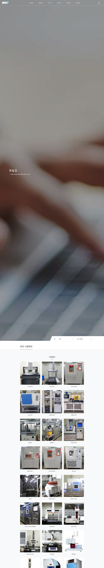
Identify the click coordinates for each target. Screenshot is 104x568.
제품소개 (41, 3)
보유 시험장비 (80, 339)
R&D (60, 339)
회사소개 (31, 3)
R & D (50, 3)
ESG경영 (78, 3)
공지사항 (68, 3)
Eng (99, 2)
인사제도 (59, 3)
